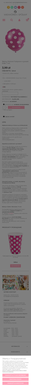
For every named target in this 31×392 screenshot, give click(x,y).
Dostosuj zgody (15, 379)
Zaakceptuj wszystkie (15, 383)
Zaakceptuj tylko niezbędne (15, 375)
